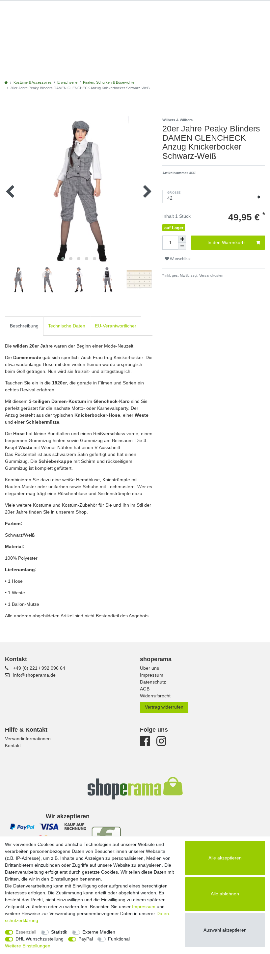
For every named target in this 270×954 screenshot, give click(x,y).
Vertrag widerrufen (164, 707)
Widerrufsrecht (155, 695)
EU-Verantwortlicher (115, 325)
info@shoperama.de (34, 675)
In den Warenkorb (226, 242)
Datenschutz (153, 682)
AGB (144, 688)
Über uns (149, 668)
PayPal (85, 938)
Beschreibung (24, 325)
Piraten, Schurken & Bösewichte (108, 82)
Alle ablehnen (225, 893)
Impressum (151, 675)
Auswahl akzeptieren (225, 930)
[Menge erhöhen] (182, 239)
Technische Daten (66, 325)
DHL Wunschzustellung (39, 938)
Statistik (59, 932)
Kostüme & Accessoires (33, 82)
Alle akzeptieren (225, 857)
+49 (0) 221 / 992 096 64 (39, 668)
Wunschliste (180, 259)
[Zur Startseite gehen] (6, 82)
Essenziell (25, 932)
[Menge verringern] (182, 246)
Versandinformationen (28, 738)
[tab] (24, 326)
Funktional (119, 938)
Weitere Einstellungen (27, 945)
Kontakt (13, 745)
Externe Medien (98, 932)
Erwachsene (67, 82)
